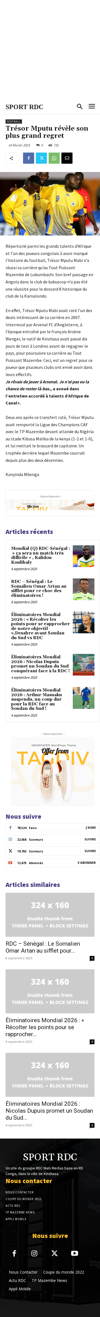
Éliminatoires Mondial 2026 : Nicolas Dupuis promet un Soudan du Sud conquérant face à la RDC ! (40, 664)
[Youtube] (75, 1254)
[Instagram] (34, 1254)
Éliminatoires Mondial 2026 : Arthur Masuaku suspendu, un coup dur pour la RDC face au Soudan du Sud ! (36, 699)
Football (14, 121)
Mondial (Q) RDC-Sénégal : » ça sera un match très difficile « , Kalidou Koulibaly (40, 555)
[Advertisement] (50, 50)
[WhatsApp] (54, 158)
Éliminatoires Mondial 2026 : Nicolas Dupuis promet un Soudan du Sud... (49, 1110)
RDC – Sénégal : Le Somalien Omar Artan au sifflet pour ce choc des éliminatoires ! (38, 588)
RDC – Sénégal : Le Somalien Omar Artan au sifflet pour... (43, 947)
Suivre (90, 839)
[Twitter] (41, 158)
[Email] (66, 158)
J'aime (91, 827)
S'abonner (87, 862)
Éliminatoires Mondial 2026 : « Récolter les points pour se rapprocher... (45, 1027)
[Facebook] (28, 158)
